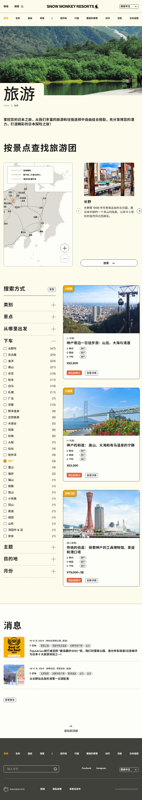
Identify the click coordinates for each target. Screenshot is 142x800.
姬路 (32, 486)
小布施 (32, 498)
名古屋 (32, 354)
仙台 (32, 448)
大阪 (32, 442)
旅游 (6, 18)
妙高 (32, 436)
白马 (32, 386)
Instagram (101, 768)
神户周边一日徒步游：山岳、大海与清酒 (98, 343)
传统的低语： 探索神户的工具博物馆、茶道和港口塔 (101, 549)
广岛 (32, 398)
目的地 (63, 18)
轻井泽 (32, 455)
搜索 (106, 263)
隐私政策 (57, 789)
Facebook (86, 768)
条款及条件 (75, 789)
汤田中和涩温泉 (59, 645)
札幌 (32, 392)
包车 (18, 18)
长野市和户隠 (76, 645)
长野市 (32, 348)
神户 (32, 461)
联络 (6, 6)
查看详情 (91, 373)
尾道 (32, 511)
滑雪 (42, 18)
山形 (32, 523)
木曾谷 (32, 423)
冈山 (32, 504)
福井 (32, 473)
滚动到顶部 (71, 731)
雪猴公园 (45, 645)
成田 (32, 517)
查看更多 (10, 699)
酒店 (30, 18)
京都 (32, 404)
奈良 (32, 536)
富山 (32, 467)
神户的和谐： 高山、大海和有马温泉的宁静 (101, 445)
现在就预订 (74, 373)
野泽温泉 (32, 411)
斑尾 (32, 429)
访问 (107, 18)
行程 (76, 18)
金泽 (32, 361)
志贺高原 (32, 417)
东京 (32, 373)
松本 (32, 380)
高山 (32, 367)
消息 (119, 18)
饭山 (32, 492)
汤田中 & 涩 (32, 530)
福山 (32, 480)
